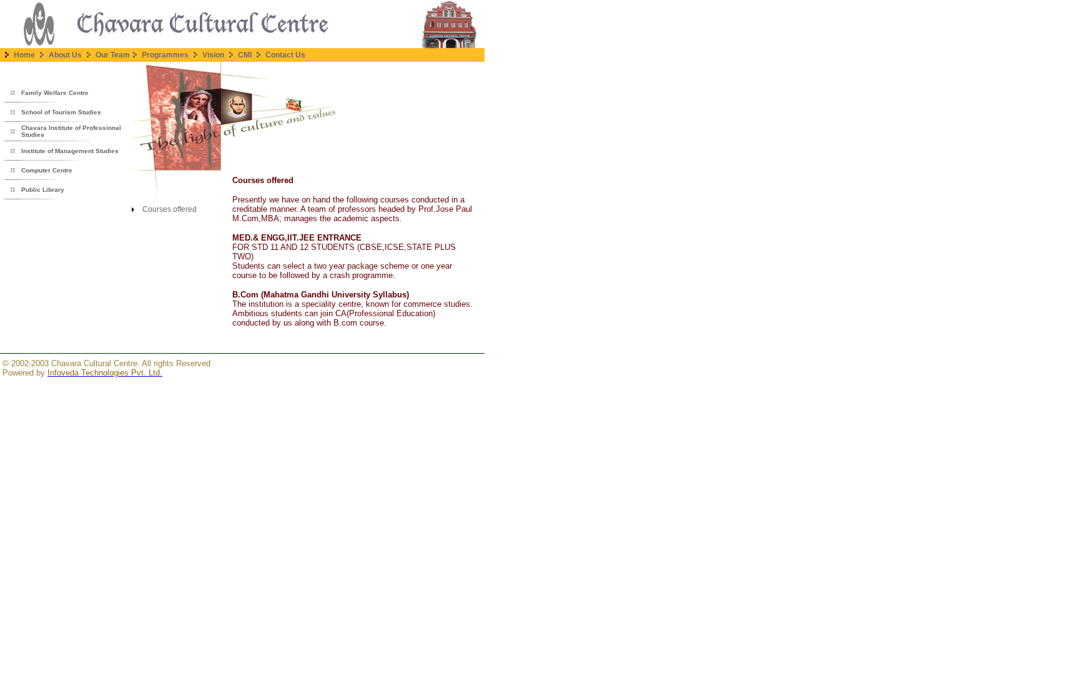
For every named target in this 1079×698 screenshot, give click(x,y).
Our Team (112, 55)
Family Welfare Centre (55, 92)
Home (25, 55)
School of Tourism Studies (61, 112)
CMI (246, 55)
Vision (213, 55)
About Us (65, 55)
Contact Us (285, 55)
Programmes (164, 55)
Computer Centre (46, 170)
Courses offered (169, 209)
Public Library (42, 189)
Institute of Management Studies (70, 150)
